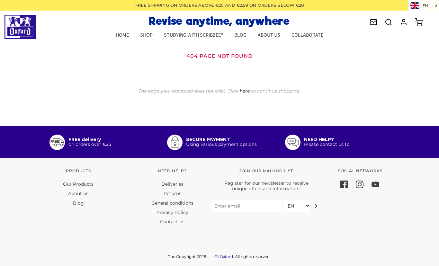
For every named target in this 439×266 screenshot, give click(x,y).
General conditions (172, 203)
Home (122, 35)
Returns (172, 193)
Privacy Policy (172, 212)
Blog (240, 35)
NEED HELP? (319, 139)
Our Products (78, 184)
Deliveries (172, 184)
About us (78, 193)
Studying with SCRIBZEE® (193, 35)
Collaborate (307, 35)
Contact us (172, 222)
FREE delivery (84, 139)
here (245, 91)
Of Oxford (223, 256)
